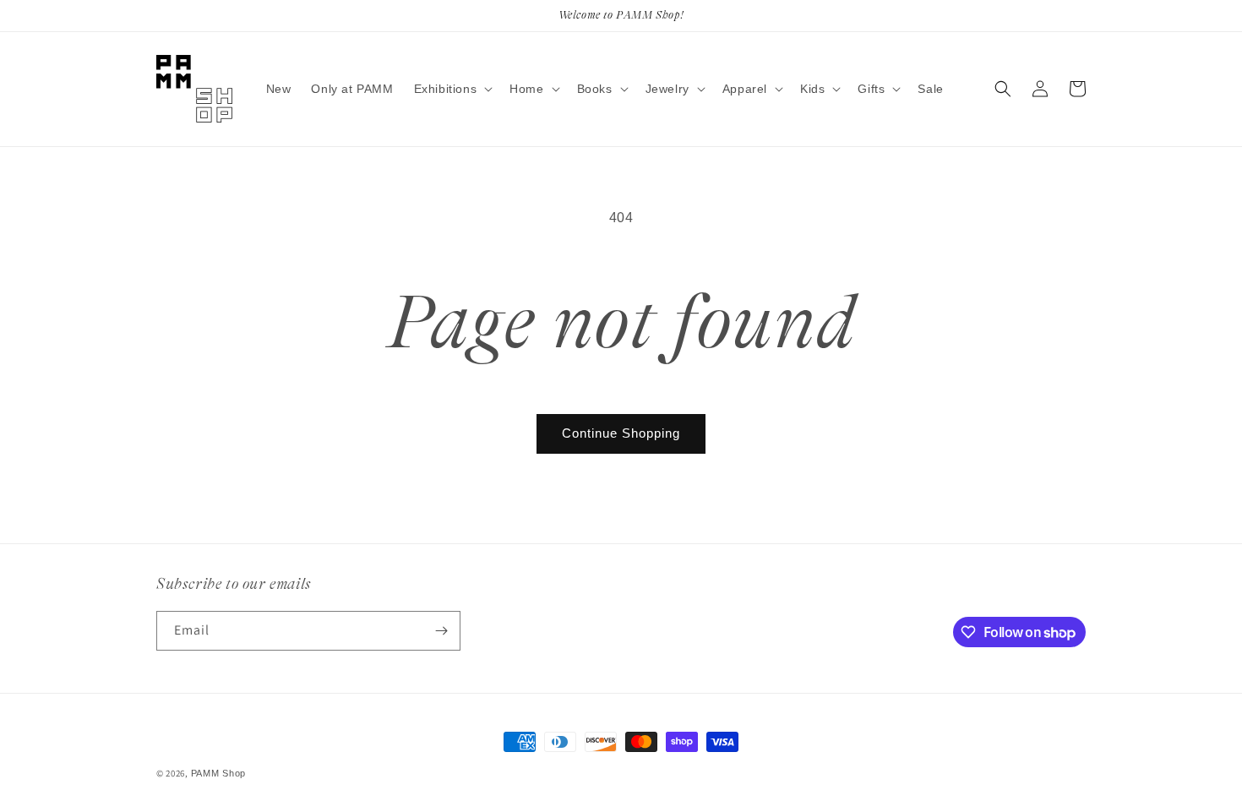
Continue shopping (621, 433)
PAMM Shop (218, 773)
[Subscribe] (441, 631)
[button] (452, 88)
